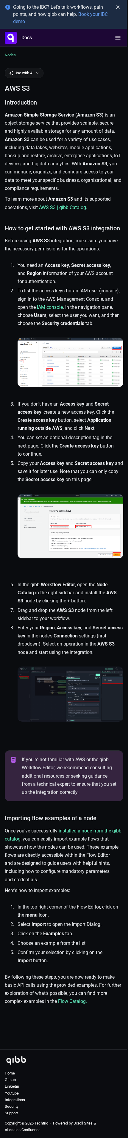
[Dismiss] (117, 7)
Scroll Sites (83, 1123)
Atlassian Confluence (22, 1130)
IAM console (50, 307)
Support (11, 1113)
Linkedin (12, 1086)
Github (10, 1079)
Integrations (15, 1100)
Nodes (10, 55)
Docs (26, 37)
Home (10, 1073)
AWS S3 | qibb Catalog (62, 207)
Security (11, 1106)
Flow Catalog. (72, 1001)
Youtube (12, 1093)
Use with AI (24, 73)
